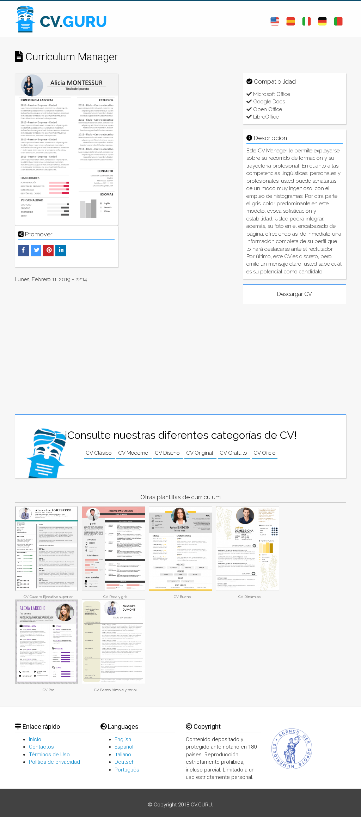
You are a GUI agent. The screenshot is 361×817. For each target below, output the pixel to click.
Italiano (123, 754)
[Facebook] (23, 250)
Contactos (41, 747)
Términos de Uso (49, 754)
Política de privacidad (54, 762)
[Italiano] (306, 19)
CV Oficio (264, 453)
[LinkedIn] (61, 250)
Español (124, 747)
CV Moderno (134, 453)
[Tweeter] (36, 250)
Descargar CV (294, 294)
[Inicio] (64, 19)
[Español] (291, 19)
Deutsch (125, 762)
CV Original (200, 453)
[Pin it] (49, 250)
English (123, 739)
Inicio (35, 739)
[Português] (338, 19)
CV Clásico (99, 453)
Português (127, 770)
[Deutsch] (322, 19)
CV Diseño (168, 453)
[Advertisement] (180, 117)
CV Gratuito (234, 453)
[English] (275, 19)
